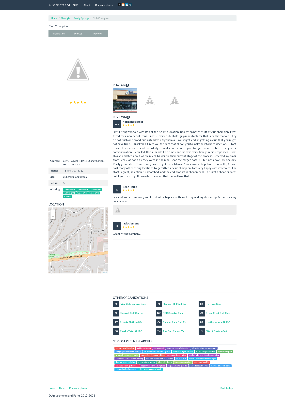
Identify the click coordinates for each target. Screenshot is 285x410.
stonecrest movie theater (177, 348)
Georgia (65, 18)
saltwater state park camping (203, 348)
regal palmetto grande (177, 366)
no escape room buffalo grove (157, 351)
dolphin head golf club (125, 362)
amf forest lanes (144, 348)
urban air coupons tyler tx (127, 355)
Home (54, 18)
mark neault (159, 348)
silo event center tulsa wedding (129, 359)
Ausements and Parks (63, 5)
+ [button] (53, 212)
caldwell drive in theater (126, 369)
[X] (119, 4)
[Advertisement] (78, 131)
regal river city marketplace (153, 366)
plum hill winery (165, 362)
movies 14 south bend (220, 366)
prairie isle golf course (205, 351)
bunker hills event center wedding (204, 355)
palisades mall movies (199, 366)
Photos (78, 33)
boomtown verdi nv (182, 362)
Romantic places (104, 4)
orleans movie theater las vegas (202, 359)
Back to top (226, 388)
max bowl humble (201, 362)
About (86, 4)
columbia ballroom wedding (153, 355)
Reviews (98, 33)
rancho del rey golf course (127, 366)
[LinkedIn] (126, 4)
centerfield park (225, 351)
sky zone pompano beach (150, 369)
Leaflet (104, 272)
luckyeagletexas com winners (128, 351)
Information (58, 33)
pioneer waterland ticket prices (159, 359)
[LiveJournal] (130, 4)
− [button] (53, 217)
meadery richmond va (176, 355)
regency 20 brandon (146, 362)
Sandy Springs (81, 18)
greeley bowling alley (125, 348)
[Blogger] (123, 4)
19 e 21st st (181, 359)
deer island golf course (183, 351)
